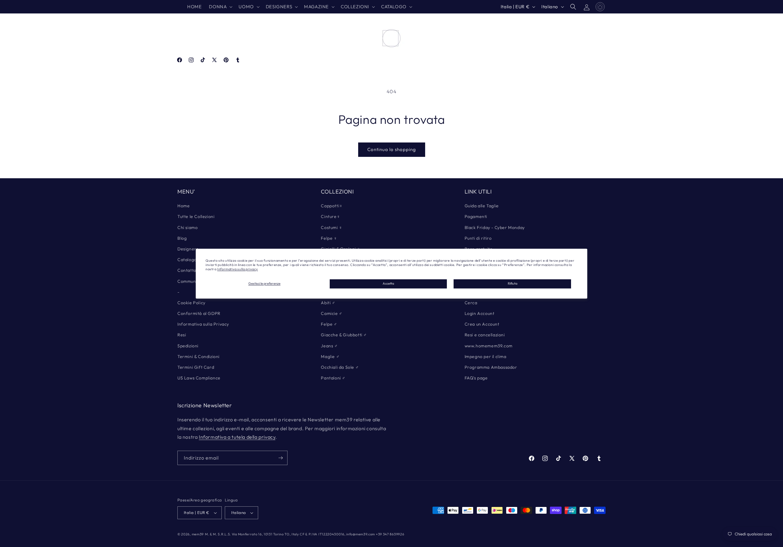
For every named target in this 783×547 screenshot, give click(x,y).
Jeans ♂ (329, 346)
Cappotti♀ (332, 206)
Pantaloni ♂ (333, 378)
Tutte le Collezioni (195, 216)
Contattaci (188, 270)
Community (189, 281)
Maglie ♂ (330, 356)
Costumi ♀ (331, 227)
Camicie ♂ (331, 313)
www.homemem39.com (489, 346)
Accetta (388, 284)
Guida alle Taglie (482, 206)
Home (183, 206)
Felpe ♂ (329, 324)
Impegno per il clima (486, 356)
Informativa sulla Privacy (203, 324)
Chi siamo (187, 227)
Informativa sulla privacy (237, 269)
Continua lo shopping (391, 149)
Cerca (471, 302)
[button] (220, 6)
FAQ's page (476, 378)
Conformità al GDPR (199, 313)
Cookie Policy (191, 302)
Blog (182, 238)
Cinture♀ (330, 216)
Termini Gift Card (195, 367)
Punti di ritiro (478, 238)
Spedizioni (188, 346)
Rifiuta (512, 284)
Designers (187, 249)
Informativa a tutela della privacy (237, 437)
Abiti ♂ (328, 302)
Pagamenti (476, 216)
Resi (181, 335)
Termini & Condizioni (198, 356)
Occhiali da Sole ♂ (340, 367)
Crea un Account (482, 324)
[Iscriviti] (280, 458)
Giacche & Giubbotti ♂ (344, 335)
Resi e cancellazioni (485, 335)
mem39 (198, 534)
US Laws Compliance (199, 378)
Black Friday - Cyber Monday (495, 227)
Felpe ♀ (329, 238)
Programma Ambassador (491, 367)
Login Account (480, 313)
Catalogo (187, 259)
